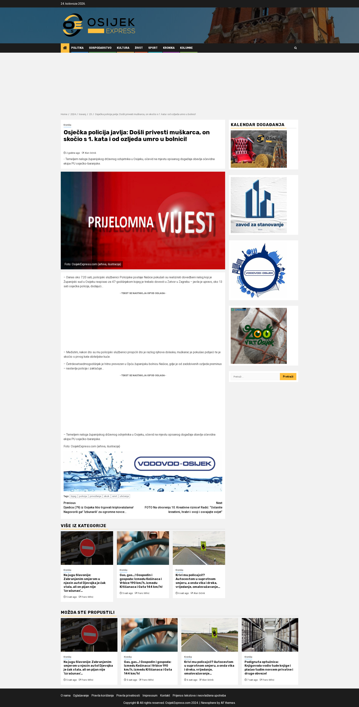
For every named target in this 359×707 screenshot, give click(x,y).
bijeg (73, 496)
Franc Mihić (87, 597)
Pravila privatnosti (128, 695)
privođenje (95, 496)
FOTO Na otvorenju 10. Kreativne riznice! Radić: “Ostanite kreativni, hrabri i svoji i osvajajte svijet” (183, 507)
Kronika (169, 47)
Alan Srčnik (90, 153)
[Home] (65, 48)
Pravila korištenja (102, 695)
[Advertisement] (179, 81)
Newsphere (208, 703)
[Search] (295, 48)
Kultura (123, 47)
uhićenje (124, 496)
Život (139, 47)
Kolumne (186, 47)
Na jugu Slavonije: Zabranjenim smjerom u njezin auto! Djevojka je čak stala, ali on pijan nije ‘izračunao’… (85, 582)
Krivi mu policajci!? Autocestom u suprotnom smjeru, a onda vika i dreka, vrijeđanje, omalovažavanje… (198, 580)
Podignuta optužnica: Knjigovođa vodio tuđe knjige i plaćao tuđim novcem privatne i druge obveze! (269, 667)
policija (83, 496)
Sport (153, 47)
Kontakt (165, 695)
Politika (77, 47)
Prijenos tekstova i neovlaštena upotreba (199, 695)
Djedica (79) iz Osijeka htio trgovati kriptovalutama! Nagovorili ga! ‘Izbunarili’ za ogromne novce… (99, 507)
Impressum (149, 695)
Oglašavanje (81, 695)
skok (106, 496)
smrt (114, 496)
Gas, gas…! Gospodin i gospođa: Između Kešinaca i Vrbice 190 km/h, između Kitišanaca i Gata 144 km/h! (141, 580)
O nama (65, 695)
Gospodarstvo (100, 47)
